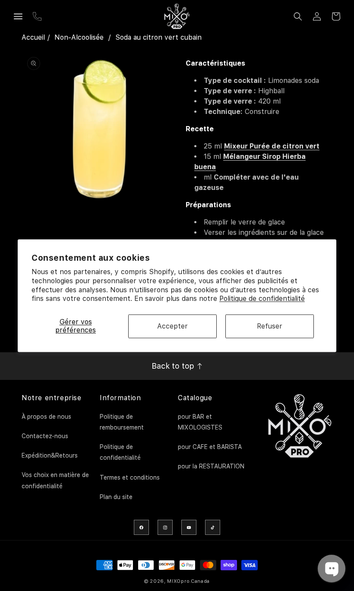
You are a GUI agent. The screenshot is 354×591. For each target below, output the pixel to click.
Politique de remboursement (122, 422)
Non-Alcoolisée (79, 37)
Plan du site (116, 496)
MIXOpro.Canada (188, 581)
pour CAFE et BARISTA (210, 446)
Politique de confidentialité (262, 299)
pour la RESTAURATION (211, 466)
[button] (18, 16)
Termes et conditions (130, 477)
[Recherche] (297, 16)
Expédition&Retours (50, 455)
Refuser (269, 326)
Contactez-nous (45, 436)
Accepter (172, 326)
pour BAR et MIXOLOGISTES (200, 422)
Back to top (174, 365)
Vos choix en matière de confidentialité (55, 480)
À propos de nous (46, 416)
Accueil (33, 37)
